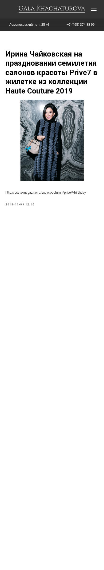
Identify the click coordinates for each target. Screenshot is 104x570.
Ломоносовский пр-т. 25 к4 (29, 25)
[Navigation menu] (94, 10)
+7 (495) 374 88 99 (81, 25)
